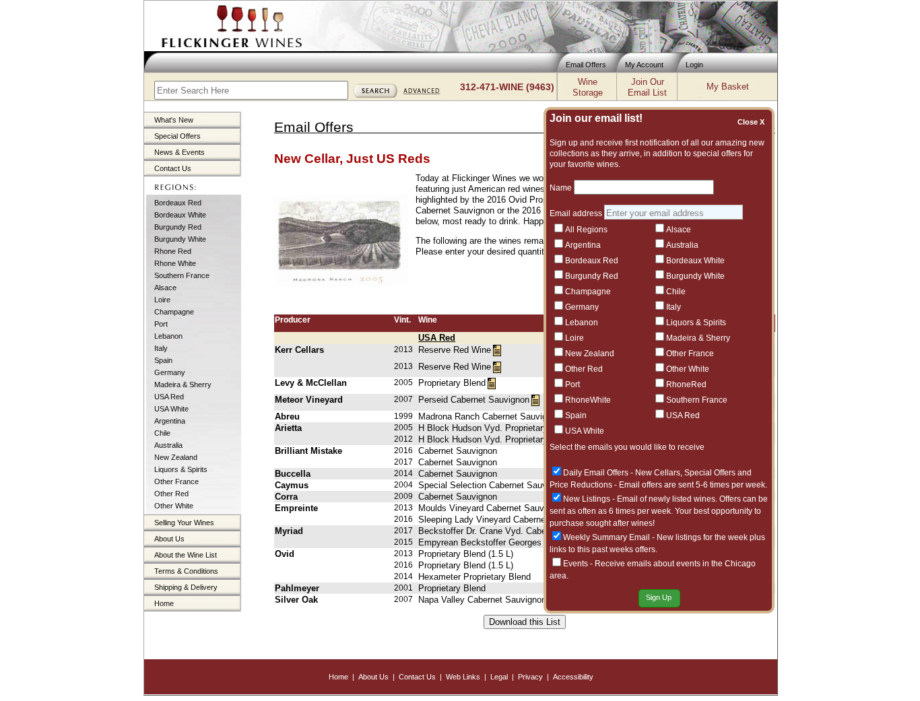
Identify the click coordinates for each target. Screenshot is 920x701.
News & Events (179, 152)
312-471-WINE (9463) (507, 86)
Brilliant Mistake (308, 451)
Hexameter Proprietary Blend (474, 577)
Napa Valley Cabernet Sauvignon (482, 600)
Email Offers (586, 65)
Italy (161, 348)
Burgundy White (180, 239)
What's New (173, 120)
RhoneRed (686, 384)
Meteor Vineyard (309, 400)
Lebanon (168, 336)
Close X (752, 122)
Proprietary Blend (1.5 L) (465, 554)
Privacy (530, 677)
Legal (499, 677)
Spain (163, 360)
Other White (173, 506)
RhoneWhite (588, 400)
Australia (168, 445)
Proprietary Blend (452, 383)
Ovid (284, 554)
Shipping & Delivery (186, 587)
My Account (644, 65)
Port (161, 324)
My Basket (728, 86)
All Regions (586, 229)
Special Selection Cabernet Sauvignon (493, 485)
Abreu (287, 416)
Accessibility (573, 677)
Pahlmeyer (297, 588)
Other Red (171, 494)
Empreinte (296, 508)
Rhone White (175, 263)
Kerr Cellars (299, 350)
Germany (169, 372)
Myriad (289, 531)
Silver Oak (296, 600)
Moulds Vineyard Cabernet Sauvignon (491, 508)
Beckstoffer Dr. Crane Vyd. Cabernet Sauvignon (511, 531)
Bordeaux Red (177, 203)
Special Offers (177, 136)
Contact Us (172, 168)
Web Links (463, 677)
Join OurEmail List (647, 87)
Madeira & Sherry (182, 384)
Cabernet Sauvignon (457, 451)
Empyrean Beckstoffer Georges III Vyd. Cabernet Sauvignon (536, 542)
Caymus (291, 485)
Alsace (165, 287)
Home (164, 603)
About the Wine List (185, 555)
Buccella (292, 474)
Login (694, 65)
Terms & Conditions (186, 571)
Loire (162, 300)
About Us (169, 539)
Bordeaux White (180, 215)
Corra (286, 497)
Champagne (174, 312)
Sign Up (658, 597)
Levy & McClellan (311, 383)
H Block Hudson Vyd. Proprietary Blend (495, 428)
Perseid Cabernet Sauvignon (473, 400)
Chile (162, 433)
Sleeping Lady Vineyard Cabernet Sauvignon (505, 519)
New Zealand (175, 457)
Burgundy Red (177, 227)
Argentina (169, 421)
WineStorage (587, 87)
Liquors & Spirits (180, 469)
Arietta (288, 428)
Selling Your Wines (184, 523)
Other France (176, 481)
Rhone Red (172, 251)
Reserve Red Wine (454, 350)
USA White (171, 409)
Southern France (181, 275)
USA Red (169, 397)
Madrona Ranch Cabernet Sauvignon (489, 416)
